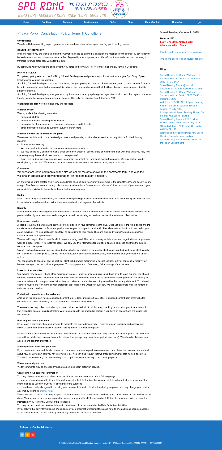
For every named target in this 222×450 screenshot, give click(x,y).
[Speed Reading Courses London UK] (73, 9)
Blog (130, 22)
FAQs (113, 22)
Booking (46, 22)
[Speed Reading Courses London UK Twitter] (22, 434)
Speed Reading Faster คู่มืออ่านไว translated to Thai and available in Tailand (181, 87)
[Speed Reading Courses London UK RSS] (27, 434)
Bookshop (177, 22)
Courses (67, 22)
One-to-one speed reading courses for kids (181, 58)
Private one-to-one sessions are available (181, 51)
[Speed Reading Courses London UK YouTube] (32, 434)
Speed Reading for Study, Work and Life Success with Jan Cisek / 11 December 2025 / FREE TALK (180, 78)
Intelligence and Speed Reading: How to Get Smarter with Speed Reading (182, 114)
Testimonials (91, 22)
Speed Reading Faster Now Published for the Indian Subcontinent (180, 141)
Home (26, 22)
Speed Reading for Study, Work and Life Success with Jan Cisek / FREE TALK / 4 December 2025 (181, 95)
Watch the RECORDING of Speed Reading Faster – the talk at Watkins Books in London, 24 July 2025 (181, 105)
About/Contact (152, 22)
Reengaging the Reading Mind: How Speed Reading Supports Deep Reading (181, 134)
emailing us (48, 390)
